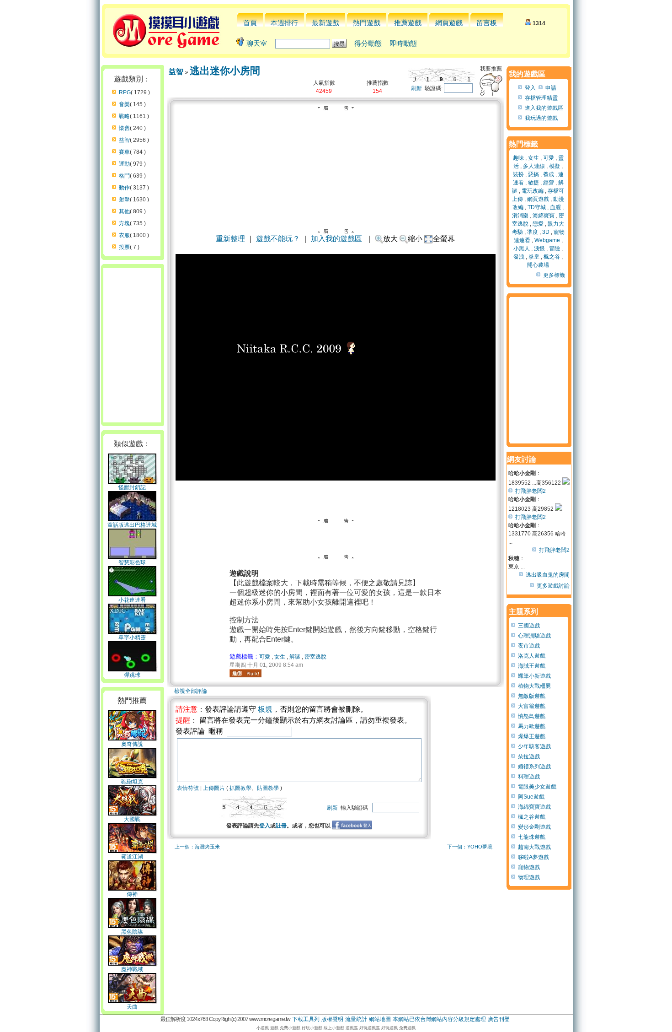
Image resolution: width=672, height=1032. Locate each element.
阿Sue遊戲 (531, 797)
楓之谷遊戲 (531, 817)
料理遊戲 (529, 776)
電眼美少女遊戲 (537, 786)
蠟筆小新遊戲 (534, 676)
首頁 (250, 23)
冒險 (554, 248)
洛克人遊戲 (531, 656)
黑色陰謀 (132, 932)
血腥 (555, 207)
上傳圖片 (214, 788)
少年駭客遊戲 (534, 746)
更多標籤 (554, 275)
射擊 (124, 199)
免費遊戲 (407, 1028)
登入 (264, 825)
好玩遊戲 (389, 1028)
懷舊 (124, 128)
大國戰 (132, 819)
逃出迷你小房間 (225, 70)
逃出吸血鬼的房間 (548, 575)
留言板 (486, 23)
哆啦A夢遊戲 (533, 857)
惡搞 (533, 174)
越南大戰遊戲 (534, 847)
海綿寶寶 (544, 215)
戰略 (124, 116)
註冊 (281, 825)
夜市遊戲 (529, 646)
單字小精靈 (132, 637)
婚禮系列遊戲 (534, 766)
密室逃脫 (315, 657)
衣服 (124, 235)
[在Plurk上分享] (245, 673)
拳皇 (533, 257)
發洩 (518, 257)
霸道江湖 (132, 857)
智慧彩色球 (132, 562)
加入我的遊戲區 (336, 239)
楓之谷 (552, 257)
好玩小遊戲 (312, 1028)
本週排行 (284, 23)
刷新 (416, 88)
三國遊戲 (529, 625)
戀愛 (538, 224)
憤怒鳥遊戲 (531, 716)
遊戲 (274, 1028)
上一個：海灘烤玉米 (197, 846)
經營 (548, 182)
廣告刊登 (499, 1019)
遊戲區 (352, 1028)
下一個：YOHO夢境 (469, 846)
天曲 (132, 1007)
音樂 (124, 104)
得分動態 (368, 43)
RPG (125, 92)
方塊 (124, 223)
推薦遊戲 (407, 23)
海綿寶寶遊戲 (534, 807)
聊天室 (256, 43)
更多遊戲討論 (553, 586)
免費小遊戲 (290, 1028)
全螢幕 (444, 239)
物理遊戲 (529, 877)
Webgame (547, 240)
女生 (279, 657)
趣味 (518, 158)
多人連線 (534, 166)
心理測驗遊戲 (534, 635)
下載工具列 (306, 1019)
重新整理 (230, 239)
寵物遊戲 (529, 867)
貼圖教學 (268, 788)
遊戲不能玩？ (278, 239)
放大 (390, 239)
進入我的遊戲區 (544, 108)
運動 (124, 164)
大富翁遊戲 (531, 706)
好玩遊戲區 (369, 1028)
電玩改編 (533, 191)
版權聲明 (332, 1019)
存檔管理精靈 (541, 98)
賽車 (124, 152)
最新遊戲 (325, 23)
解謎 (294, 657)
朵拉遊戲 (529, 756)
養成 (548, 174)
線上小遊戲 (334, 1028)
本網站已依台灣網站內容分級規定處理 (439, 1019)
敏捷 (533, 182)
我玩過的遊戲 (541, 118)
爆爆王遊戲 (531, 736)
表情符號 (188, 788)
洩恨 (539, 248)
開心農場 (538, 265)
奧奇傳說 (132, 744)
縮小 (415, 239)
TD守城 (537, 207)
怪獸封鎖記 (132, 487)
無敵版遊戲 (531, 696)
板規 (265, 709)
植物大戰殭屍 (534, 686)
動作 (124, 187)
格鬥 (124, 176)
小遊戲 (262, 1028)
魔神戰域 (132, 969)
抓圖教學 (240, 788)
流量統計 (356, 1019)
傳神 (132, 894)
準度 (532, 232)
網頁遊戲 (449, 23)
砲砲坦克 (132, 781)
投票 (124, 247)
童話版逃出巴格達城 (132, 525)
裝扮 (518, 174)
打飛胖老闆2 (530, 491)
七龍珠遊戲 (531, 837)
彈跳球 (132, 675)
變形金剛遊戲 (534, 827)
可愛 (264, 657)
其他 (124, 211)
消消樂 (520, 215)
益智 (124, 140)
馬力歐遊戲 (531, 726)
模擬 (554, 166)
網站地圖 (380, 1019)
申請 (550, 88)
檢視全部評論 (190, 691)
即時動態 (403, 43)
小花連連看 (132, 600)
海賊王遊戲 (531, 666)
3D (545, 232)
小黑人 (521, 248)
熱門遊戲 (366, 23)
